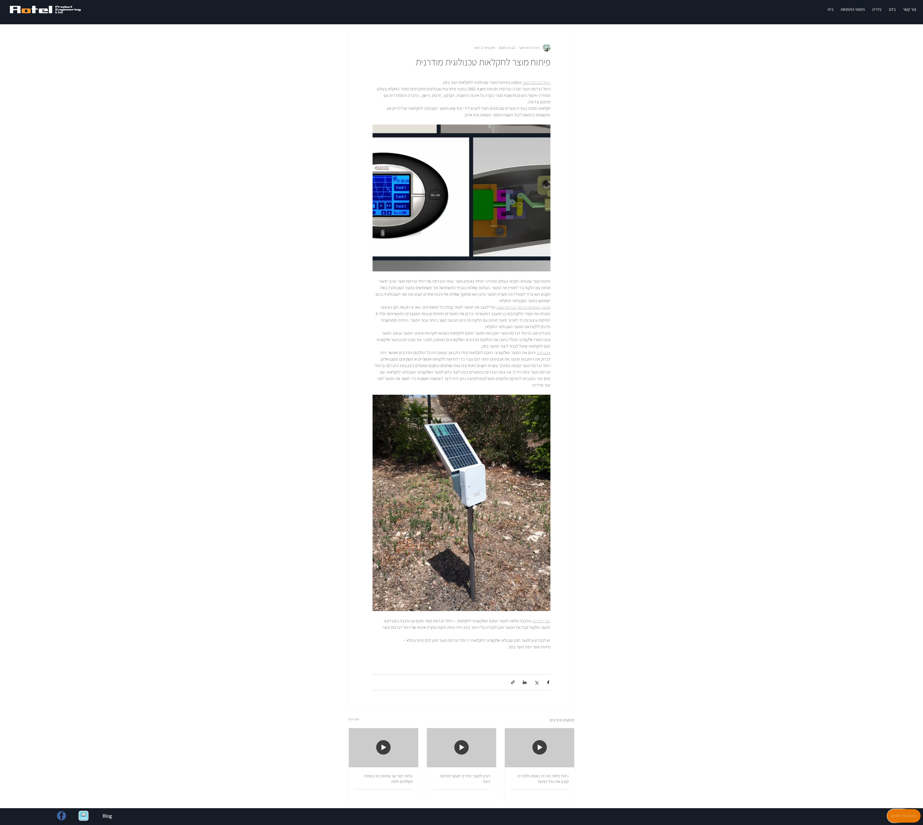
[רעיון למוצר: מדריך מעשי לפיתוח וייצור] (461, 747)
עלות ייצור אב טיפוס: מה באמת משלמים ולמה (388, 778)
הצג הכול (354, 719)
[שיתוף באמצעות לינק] (513, 682)
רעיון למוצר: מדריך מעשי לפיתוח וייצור (465, 778)
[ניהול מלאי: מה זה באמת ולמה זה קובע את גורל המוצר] (539, 747)
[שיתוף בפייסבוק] (548, 682)
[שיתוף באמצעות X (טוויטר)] (536, 682)
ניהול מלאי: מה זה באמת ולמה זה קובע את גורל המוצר (542, 778)
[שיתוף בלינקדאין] (524, 682)
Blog (107, 816)
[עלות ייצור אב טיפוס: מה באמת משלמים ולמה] (383, 747)
